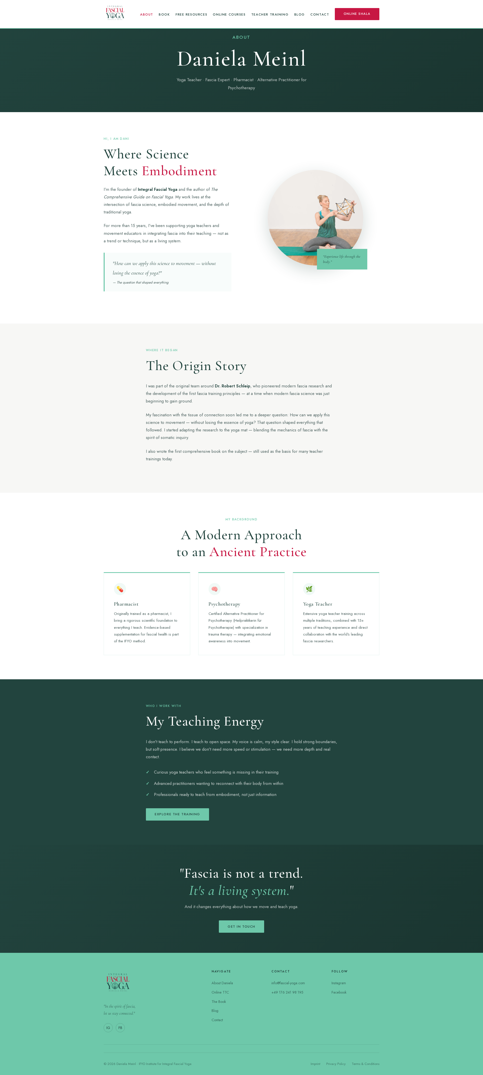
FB (120, 1027)
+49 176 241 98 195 (287, 992)
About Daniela (222, 983)
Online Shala (357, 14)
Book (164, 14)
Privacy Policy (336, 1063)
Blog (299, 14)
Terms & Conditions (365, 1063)
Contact (319, 14)
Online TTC (220, 992)
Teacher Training (270, 14)
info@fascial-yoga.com (288, 983)
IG (108, 1027)
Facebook (339, 992)
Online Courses (229, 14)
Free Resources (191, 14)
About (146, 14)
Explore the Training (177, 814)
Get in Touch (241, 926)
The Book (219, 1001)
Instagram (339, 983)
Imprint (315, 1063)
